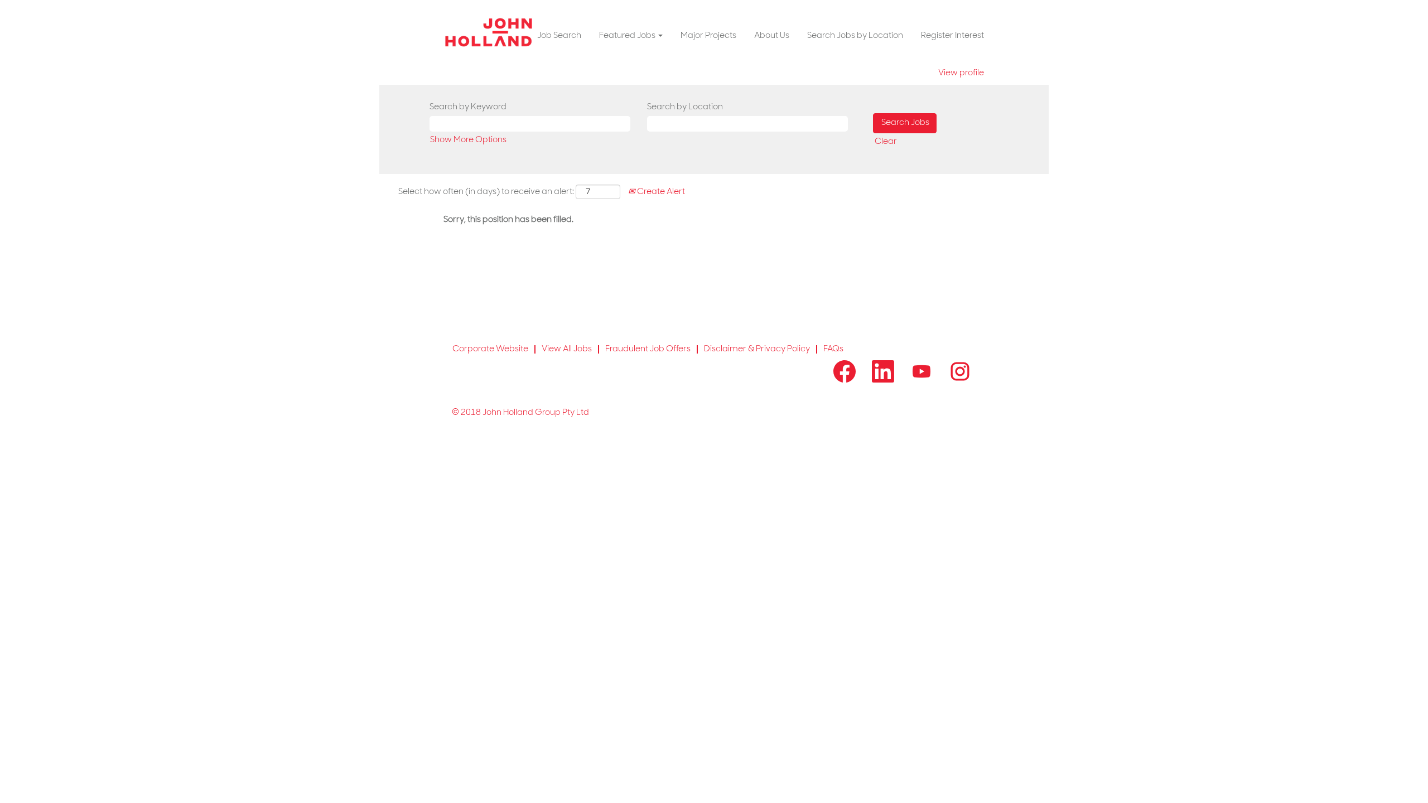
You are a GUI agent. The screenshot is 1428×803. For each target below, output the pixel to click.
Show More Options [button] (468, 140)
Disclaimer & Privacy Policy (757, 349)
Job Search (559, 36)
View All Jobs (567, 349)
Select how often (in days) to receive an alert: (486, 192)
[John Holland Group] (488, 32)
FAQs (833, 349)
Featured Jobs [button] (628, 36)
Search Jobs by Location (855, 36)
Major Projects (708, 36)
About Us (771, 36)
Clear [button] (886, 142)
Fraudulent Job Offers (648, 349)
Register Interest (952, 36)
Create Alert (660, 192)
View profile (961, 73)
